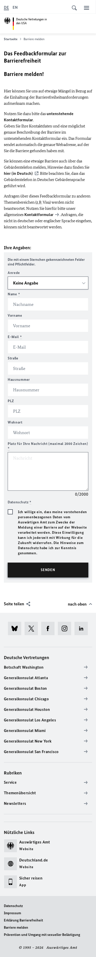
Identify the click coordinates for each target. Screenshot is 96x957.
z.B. (39, 202)
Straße (13, 358)
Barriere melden (16, 927)
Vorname (15, 315)
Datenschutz (13, 906)
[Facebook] (49, 628)
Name (14, 294)
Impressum (12, 913)
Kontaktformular (39, 214)
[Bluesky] (16, 628)
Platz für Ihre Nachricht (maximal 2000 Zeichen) (48, 446)
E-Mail (15, 337)
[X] (33, 628)
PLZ (11, 401)
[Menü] (86, 7)
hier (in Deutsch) (18, 173)
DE (6, 7)
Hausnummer (19, 379)
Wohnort (15, 422)
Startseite (10, 39)
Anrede (14, 273)
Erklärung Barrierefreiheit (23, 920)
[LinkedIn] (82, 628)
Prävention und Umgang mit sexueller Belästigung (42, 935)
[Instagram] (66, 628)
